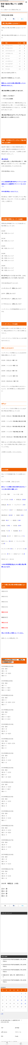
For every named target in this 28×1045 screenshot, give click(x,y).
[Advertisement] (14, 933)
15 (21, 1000)
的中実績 (17, 1027)
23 (25, 1003)
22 (21, 1003)
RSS (2, 1036)
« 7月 (2, 1013)
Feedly (16, 1036)
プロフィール (18, 1032)
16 (25, 1000)
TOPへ (21, 1043)
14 (17, 1000)
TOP (11, 1020)
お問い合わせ (4, 1032)
